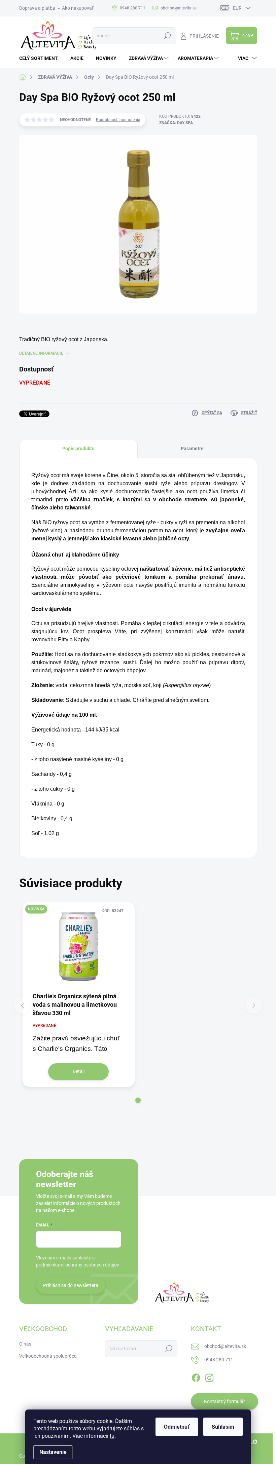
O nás (25, 1344)
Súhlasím (223, 1427)
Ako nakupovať (78, 8)
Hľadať (167, 35)
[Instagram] (209, 1376)
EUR (237, 8)
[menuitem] (41, 58)
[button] (138, 1100)
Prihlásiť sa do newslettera (70, 1285)
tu (112, 1436)
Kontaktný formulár (224, 1401)
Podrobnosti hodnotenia (118, 119)
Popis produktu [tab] (78, 448)
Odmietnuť (176, 1427)
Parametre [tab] (192, 448)
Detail (78, 1071)
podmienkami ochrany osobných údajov (77, 1264)
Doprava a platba (37, 8)
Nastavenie (53, 1452)
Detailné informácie (41, 353)
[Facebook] (196, 1376)
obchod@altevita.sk (225, 1346)
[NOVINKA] (79, 946)
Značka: (176, 122)
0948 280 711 (218, 1359)
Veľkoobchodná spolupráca (48, 1356)
